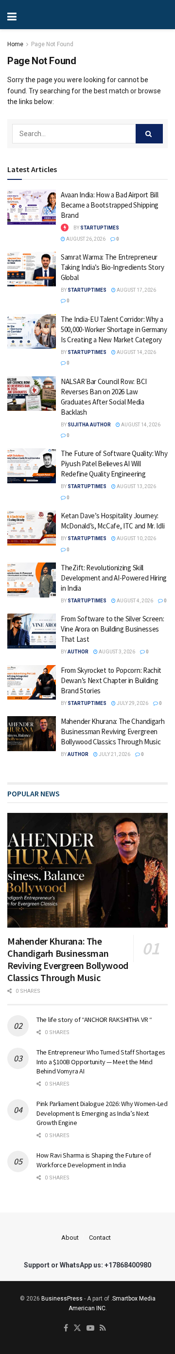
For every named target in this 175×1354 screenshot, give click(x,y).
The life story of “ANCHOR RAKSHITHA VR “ (94, 1019)
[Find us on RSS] (103, 1328)
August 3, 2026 (116, 651)
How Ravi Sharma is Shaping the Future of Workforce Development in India (93, 1160)
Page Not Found (52, 44)
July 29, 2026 (132, 703)
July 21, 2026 (114, 754)
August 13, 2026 (136, 486)
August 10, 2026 (136, 538)
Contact (100, 1237)
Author (78, 754)
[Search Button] (149, 133)
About (70, 1237)
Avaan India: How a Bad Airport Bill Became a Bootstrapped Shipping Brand (109, 205)
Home (15, 44)
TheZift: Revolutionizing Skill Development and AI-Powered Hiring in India (114, 578)
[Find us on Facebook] (66, 1328)
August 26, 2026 (85, 239)
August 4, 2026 (134, 600)
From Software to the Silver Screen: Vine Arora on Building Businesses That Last (112, 629)
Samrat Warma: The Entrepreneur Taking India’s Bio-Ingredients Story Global (112, 267)
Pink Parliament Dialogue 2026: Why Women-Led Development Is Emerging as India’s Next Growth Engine (102, 1113)
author (78, 651)
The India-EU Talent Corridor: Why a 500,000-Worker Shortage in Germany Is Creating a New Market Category (114, 329)
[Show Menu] (43, 14)
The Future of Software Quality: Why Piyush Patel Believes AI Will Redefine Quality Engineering (114, 463)
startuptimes (99, 227)
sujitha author (89, 424)
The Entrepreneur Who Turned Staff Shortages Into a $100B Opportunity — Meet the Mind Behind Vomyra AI (100, 1061)
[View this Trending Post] (65, 227)
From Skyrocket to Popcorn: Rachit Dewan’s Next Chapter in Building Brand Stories (111, 680)
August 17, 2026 (136, 290)
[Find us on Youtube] (90, 1328)
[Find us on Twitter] (77, 1328)
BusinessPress (62, 1298)
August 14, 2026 (136, 352)
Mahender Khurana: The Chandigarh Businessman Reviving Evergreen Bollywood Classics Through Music (112, 731)
